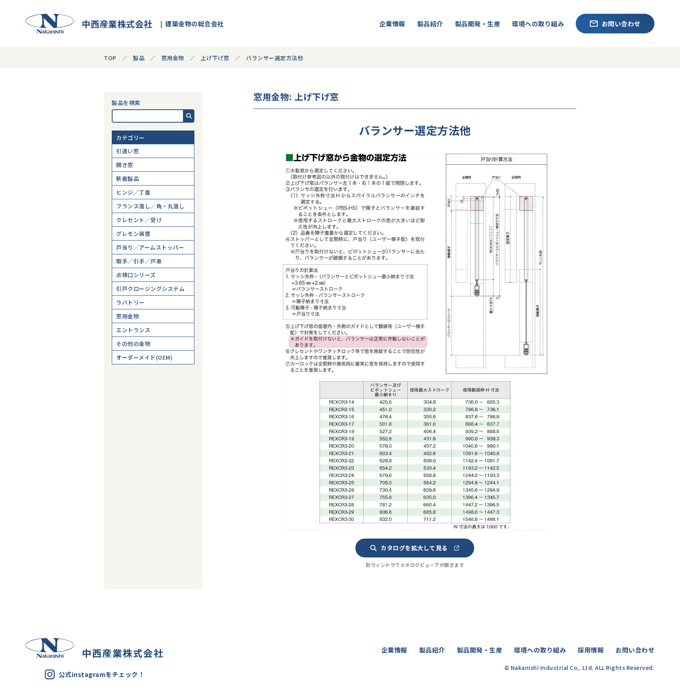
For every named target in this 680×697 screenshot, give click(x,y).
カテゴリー (130, 138)
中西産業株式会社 (113, 23)
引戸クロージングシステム (150, 288)
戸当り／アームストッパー (150, 247)
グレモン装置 (133, 233)
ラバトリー (130, 302)
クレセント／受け (139, 220)
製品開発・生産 (478, 23)
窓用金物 (127, 316)
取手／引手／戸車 (139, 261)
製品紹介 (430, 23)
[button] (189, 116)
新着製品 (127, 178)
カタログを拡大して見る (414, 547)
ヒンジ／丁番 (133, 192)
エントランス (133, 330)
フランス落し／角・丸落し (150, 206)
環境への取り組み (538, 23)
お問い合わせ (621, 23)
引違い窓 (127, 151)
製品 (138, 58)
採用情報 (591, 650)
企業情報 (392, 23)
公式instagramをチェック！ (102, 674)
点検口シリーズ (136, 275)
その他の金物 (133, 344)
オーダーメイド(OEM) (144, 357)
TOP (110, 58)
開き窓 (124, 165)
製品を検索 (126, 102)
